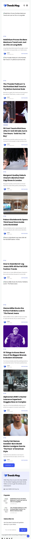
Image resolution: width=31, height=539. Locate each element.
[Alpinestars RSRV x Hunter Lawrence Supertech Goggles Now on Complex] (15, 381)
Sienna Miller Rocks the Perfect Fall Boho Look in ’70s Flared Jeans (14, 311)
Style (4, 36)
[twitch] (11, 538)
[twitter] (4, 538)
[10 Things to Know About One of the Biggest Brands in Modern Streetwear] (15, 336)
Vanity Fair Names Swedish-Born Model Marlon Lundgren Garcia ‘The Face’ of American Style (14, 446)
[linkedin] (9, 538)
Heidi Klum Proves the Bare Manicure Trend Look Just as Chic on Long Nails (15, 42)
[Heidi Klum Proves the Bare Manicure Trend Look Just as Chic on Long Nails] (15, 23)
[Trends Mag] (11, 5)
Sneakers (5, 125)
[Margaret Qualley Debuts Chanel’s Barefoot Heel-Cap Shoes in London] (15, 159)
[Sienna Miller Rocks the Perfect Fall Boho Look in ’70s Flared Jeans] (15, 292)
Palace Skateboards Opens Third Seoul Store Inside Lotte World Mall (15, 222)
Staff (8, 53)
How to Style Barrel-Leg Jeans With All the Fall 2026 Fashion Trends (15, 266)
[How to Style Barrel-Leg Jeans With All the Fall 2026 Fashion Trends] (15, 248)
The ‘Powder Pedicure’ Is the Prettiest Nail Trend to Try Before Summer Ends (14, 86)
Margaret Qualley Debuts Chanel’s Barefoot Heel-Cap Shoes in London (14, 178)
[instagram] (7, 538)
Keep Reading (24, 53)
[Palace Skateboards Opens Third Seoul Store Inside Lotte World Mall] (15, 203)
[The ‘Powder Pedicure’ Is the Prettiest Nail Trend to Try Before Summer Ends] (15, 68)
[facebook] (2, 538)
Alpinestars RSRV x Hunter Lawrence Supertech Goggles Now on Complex (14, 399)
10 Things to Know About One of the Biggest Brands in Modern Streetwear (14, 355)
